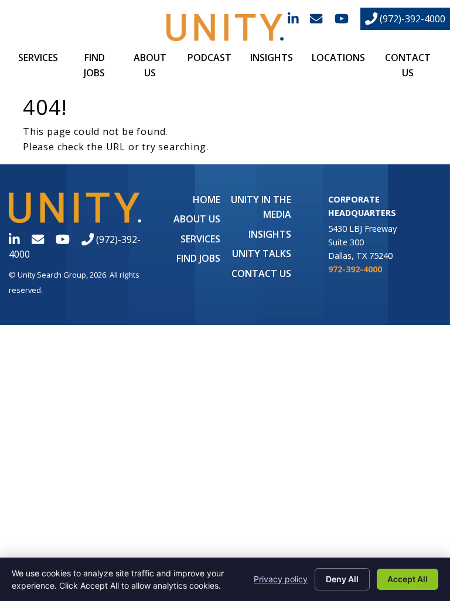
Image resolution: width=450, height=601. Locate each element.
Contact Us (261, 273)
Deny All (342, 579)
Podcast (209, 57)
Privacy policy (281, 579)
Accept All (407, 579)
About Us (196, 218)
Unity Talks (261, 253)
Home (206, 199)
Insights (271, 57)
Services (38, 57)
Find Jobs (198, 258)
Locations (338, 57)
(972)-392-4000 (411, 18)
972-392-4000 (355, 269)
